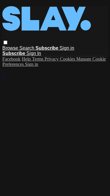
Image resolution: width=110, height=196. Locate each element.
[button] (5, 42)
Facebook (11, 58)
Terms (38, 58)
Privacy (52, 58)
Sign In (33, 53)
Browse (10, 48)
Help (27, 58)
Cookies (68, 58)
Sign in (67, 48)
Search (27, 48)
